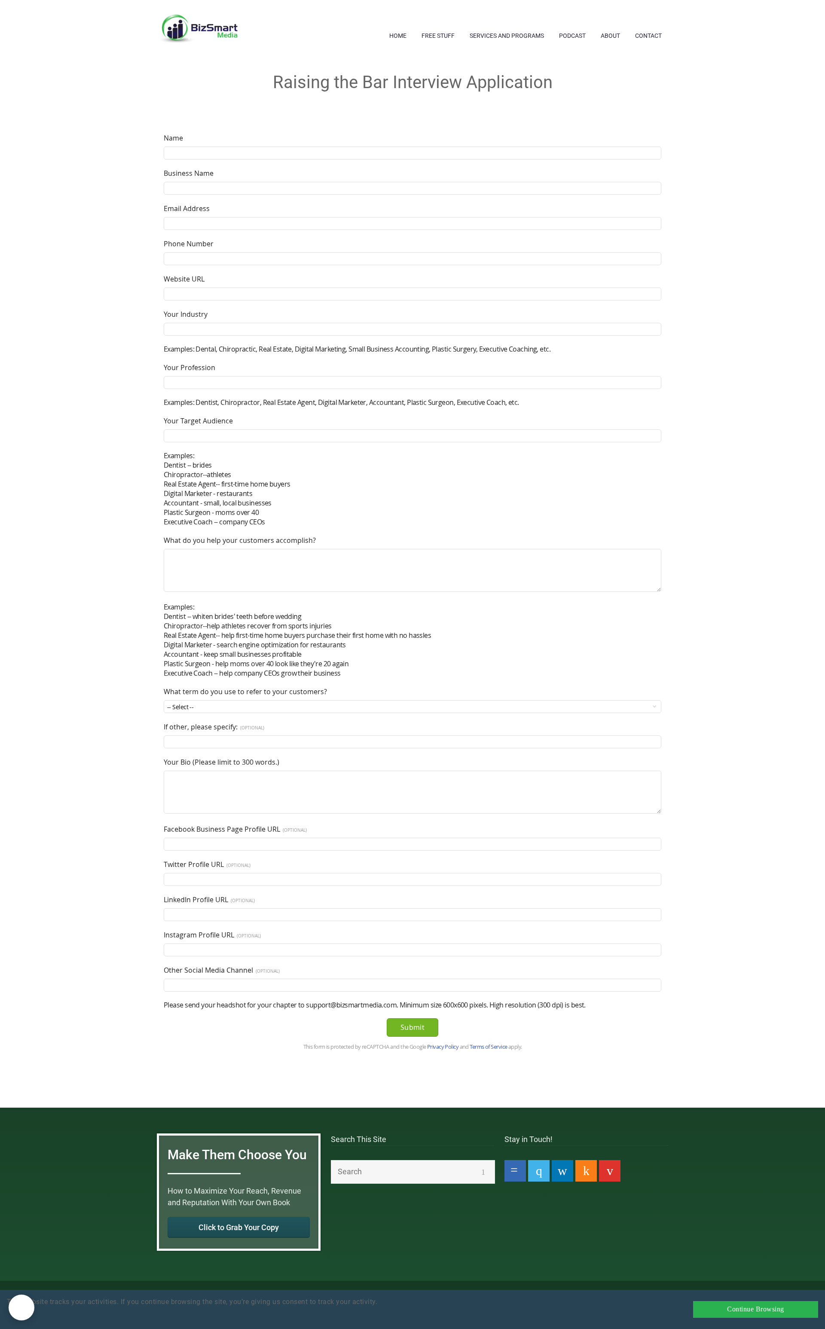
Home (397, 35)
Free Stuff (438, 35)
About (610, 35)
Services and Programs (507, 35)
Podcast (572, 35)
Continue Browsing (755, 1309)
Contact (648, 35)
